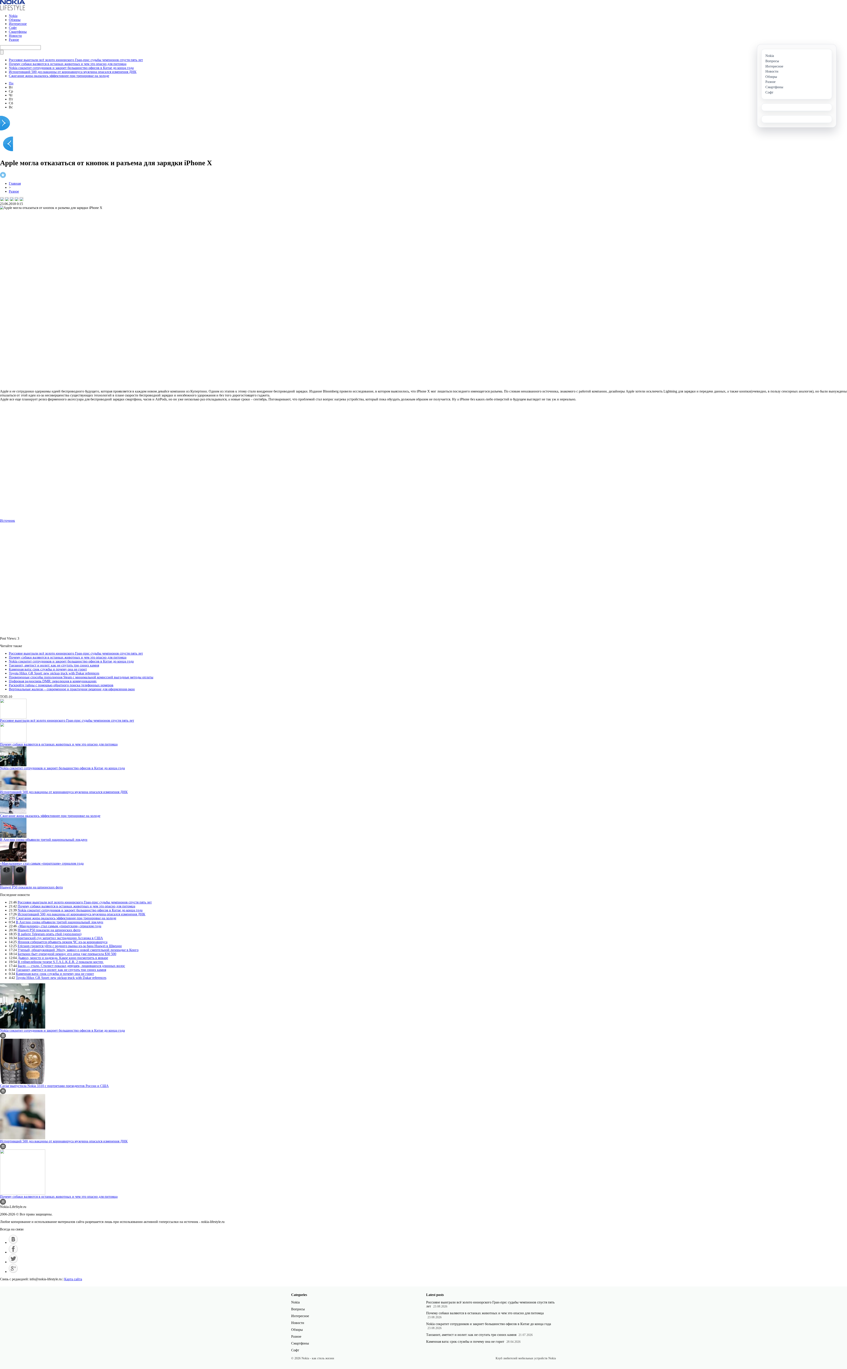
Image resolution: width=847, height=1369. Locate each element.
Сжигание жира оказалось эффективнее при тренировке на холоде (59, 76)
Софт (13, 28)
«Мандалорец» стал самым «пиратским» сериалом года (42, 863)
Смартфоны (18, 32)
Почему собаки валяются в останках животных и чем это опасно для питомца (67, 64)
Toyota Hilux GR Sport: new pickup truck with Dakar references (54, 673)
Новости (15, 36)
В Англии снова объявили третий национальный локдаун (43, 839)
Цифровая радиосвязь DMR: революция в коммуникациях (53, 681)
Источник (7, 520)
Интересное (18, 24)
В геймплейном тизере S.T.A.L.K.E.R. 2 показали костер (61, 962)
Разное (14, 39)
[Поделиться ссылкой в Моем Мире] (17, 199)
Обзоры (15, 20)
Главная (15, 183)
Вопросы (298, 1309)
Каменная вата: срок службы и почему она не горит (48, 669)
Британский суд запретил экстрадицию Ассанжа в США (60, 938)
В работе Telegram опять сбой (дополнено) (49, 934)
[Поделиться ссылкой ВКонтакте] (2, 199)
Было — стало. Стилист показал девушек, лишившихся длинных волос (71, 966)
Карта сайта (73, 1279)
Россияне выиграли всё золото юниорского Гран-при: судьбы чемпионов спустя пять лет (76, 60)
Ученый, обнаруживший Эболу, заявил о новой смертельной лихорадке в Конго (78, 950)
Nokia (13, 16)
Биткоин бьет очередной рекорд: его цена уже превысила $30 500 (67, 954)
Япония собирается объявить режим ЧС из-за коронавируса (62, 942)
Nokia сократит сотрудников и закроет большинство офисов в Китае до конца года (71, 68)
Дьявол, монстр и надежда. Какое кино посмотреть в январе (63, 958)
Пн (11, 83)
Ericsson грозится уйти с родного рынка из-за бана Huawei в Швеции (70, 946)
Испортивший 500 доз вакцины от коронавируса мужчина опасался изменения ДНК (73, 72)
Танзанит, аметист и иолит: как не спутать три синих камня (54, 665)
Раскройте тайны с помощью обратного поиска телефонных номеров (61, 685)
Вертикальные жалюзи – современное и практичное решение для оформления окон (72, 689)
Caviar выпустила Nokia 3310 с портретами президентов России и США (54, 1086)
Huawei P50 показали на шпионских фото (31, 887)
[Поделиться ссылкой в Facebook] (7, 199)
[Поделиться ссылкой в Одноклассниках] (21, 199)
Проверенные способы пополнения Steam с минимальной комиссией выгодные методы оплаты (81, 677)
